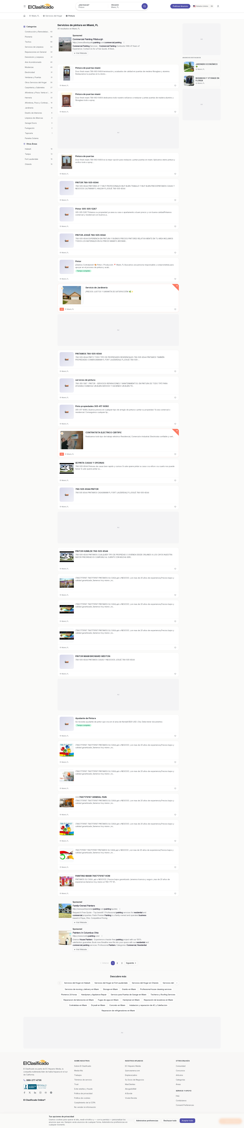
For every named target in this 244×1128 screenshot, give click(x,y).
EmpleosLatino (131, 1075)
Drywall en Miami (98, 1005)
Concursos (180, 1070)
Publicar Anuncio (180, 6)
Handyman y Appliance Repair (93, 994)
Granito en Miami (129, 989)
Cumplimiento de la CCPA (84, 1102)
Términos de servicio (83, 1080)
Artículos (179, 1075)
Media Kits (78, 1070)
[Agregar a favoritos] (175, 85)
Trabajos (78, 1075)
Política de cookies (82, 1098)
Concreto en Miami (117, 1005)
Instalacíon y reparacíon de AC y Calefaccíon (148, 1005)
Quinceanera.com (132, 1070)
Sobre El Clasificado (82, 1066)
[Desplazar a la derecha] (177, 983)
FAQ (177, 1096)
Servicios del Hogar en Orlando (145, 983)
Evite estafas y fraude (83, 1089)
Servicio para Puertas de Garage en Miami (128, 994)
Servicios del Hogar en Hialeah (77, 983)
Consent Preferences (185, 1105)
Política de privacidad (83, 1093)
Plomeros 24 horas (69, 994)
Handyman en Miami (131, 1000)
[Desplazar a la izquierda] (59, 983)
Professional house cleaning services (156, 989)
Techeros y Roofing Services (163, 994)
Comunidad (180, 1066)
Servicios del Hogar (53, 16)
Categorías (180, 1080)
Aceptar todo (187, 1120)
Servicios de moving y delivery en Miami (82, 989)
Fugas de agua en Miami (108, 1000)
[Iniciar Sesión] (218, 6)
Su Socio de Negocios (134, 1080)
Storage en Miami (110, 989)
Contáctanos (181, 1100)
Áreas (178, 1084)
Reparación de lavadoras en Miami (158, 1000)
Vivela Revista (131, 1098)
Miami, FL (35, 16)
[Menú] (24, 6)
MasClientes (130, 1084)
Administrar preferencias (147, 1120)
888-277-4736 (33, 1080)
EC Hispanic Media (133, 1066)
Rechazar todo (170, 1120)
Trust (76, 1084)
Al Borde (128, 1093)
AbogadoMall (130, 1089)
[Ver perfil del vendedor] (62, 288)
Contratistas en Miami (78, 1005)
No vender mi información (85, 1107)
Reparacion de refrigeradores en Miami (118, 1010)
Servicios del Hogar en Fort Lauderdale (111, 983)
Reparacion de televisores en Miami (79, 1000)
